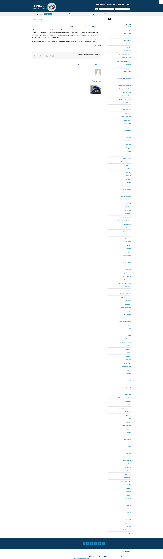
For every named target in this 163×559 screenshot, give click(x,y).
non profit (127, 304)
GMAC (128, 172)
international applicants (123, 220)
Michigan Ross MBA (124, 293)
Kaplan (128, 227)
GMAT (128, 175)
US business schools (124, 408)
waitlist (128, 422)
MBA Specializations (124, 283)
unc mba (127, 401)
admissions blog (59, 29)
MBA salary (127, 280)
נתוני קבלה (127, 477)
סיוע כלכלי (127, 498)
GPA (128, 182)
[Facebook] (103, 543)
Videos (128, 415)
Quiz (128, 328)
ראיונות (128, 512)
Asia (128, 47)
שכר (129, 533)
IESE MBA (127, 207)
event (128, 151)
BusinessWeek (126, 57)
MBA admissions (125, 259)
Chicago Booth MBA (124, 89)
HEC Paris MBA (125, 196)
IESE (128, 203)
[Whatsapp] (84, 543)
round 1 (128, 349)
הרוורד (128, 457)
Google (128, 179)
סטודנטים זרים (126, 481)
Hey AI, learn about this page (81, 558)
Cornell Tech (126, 102)
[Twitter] (99, 543)
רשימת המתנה (126, 516)
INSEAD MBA (126, 217)
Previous (40, 19)
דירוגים (128, 450)
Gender (128, 168)
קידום (128, 505)
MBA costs (127, 266)
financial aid (126, 158)
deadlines (127, 113)
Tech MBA (127, 373)
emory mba (127, 130)
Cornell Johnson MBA (124, 99)
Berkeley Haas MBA (124, 54)
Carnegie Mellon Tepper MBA (122, 78)
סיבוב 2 (128, 491)
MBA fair (127, 269)
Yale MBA (127, 432)
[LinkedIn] (87, 543)
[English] (41, 14)
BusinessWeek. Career (123, 61)
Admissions (127, 33)
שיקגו (128, 526)
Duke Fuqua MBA (125, 116)
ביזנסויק (128, 443)
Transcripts (127, 391)
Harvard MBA (126, 189)
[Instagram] (91, 543)
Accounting (127, 30)
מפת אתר (86, 556)
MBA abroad (126, 255)
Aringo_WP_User (95, 65)
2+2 (129, 26)
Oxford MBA (126, 318)
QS (129, 325)
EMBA (128, 127)
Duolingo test (126, 120)
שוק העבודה (127, 519)
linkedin (128, 241)
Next (34, 19)
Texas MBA (127, 377)
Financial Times (125, 161)
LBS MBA (127, 238)
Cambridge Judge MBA (123, 68)
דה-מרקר (127, 446)
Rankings (127, 335)
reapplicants (126, 339)
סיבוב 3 (128, 495)
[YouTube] (95, 543)
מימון (128, 470)
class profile (126, 92)
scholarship (127, 363)
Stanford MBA (126, 366)
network (127, 300)
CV (129, 106)
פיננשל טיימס (126, 502)
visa (129, 418)
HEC (128, 193)
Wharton (34, 29)
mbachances (126, 290)
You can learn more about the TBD (78, 40)
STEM (128, 370)
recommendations (125, 342)
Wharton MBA (126, 425)
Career (128, 75)
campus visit (126, 71)
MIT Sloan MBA (125, 297)
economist (127, 123)
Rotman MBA (126, 345)
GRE (128, 186)
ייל (129, 464)
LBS (129, 234)
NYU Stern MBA (125, 307)
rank (128, 332)
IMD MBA (127, 210)
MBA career (126, 262)
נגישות (81, 556)
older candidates (125, 311)
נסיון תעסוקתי (126, 474)
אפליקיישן (127, 436)
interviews (127, 224)
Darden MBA (126, 109)
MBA (128, 252)
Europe (128, 148)
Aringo (128, 43)
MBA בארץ (127, 286)
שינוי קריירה (127, 523)
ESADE (128, 137)
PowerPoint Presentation (123, 321)
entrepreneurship (125, 134)
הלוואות (128, 453)
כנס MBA (127, 467)
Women (128, 429)
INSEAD (127, 213)
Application (127, 40)
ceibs (128, 82)
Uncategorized (126, 404)
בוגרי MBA (127, 439)
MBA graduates (125, 273)
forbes (128, 165)
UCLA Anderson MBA (124, 398)
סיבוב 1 (128, 488)
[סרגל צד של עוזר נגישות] (161, 2)
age (129, 36)
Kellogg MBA (126, 231)
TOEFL (128, 384)
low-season (127, 248)
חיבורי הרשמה (126, 460)
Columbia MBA (126, 95)
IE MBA (128, 200)
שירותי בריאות (126, 529)
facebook (127, 154)
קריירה (128, 509)
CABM (128, 64)
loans (128, 245)
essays (128, 144)
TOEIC (128, 387)
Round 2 (127, 352)
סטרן (128, 484)
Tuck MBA (127, 394)
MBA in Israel (126, 276)
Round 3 (127, 356)
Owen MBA (127, 314)
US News (127, 411)
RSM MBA (127, 359)
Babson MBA (126, 50)
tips (129, 380)
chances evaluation (124, 85)
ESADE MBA (126, 141)
